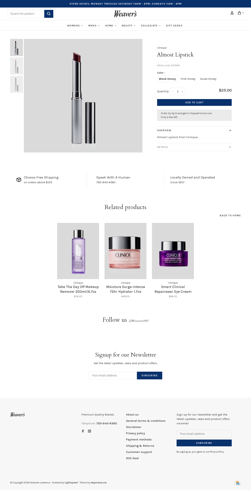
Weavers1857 (139, 321)
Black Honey (167, 79)
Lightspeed (71, 482)
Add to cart (194, 102)
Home (109, 25)
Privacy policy (135, 433)
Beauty (127, 25)
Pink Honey (188, 79)
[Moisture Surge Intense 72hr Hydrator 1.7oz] (125, 251)
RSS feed (132, 458)
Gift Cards (174, 25)
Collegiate (149, 25)
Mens (92, 25)
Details (162, 147)
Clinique (161, 47)
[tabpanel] (83, 95)
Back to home (230, 215)
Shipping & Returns (140, 445)
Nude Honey (208, 79)
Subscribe (149, 375)
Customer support (139, 452)
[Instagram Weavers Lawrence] (89, 431)
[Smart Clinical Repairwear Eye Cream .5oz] (173, 251)
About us (132, 414)
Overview (164, 130)
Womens (73, 25)
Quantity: (163, 91)
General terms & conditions (146, 420)
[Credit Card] (237, 484)
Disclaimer (133, 427)
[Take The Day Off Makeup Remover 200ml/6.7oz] (78, 251)
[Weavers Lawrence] (17, 414)
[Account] (232, 13)
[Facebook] (82, 431)
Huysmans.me (99, 482)
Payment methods (139, 439)
